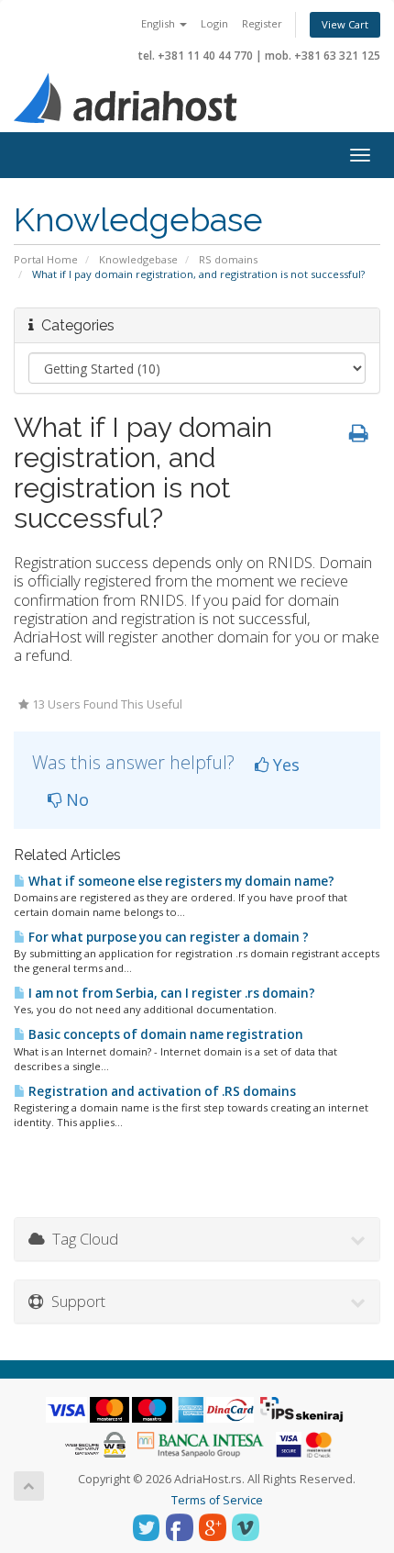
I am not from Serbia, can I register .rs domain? (170, 993)
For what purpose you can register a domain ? (167, 937)
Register (262, 23)
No (75, 799)
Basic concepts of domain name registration (164, 1034)
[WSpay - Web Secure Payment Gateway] (95, 1443)
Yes (284, 765)
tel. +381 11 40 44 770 (195, 55)
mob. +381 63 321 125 (322, 55)
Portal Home (46, 259)
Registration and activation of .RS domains (161, 1091)
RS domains (228, 259)
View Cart (345, 24)
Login (214, 23)
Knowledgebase (138, 259)
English (159, 23)
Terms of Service (217, 1500)
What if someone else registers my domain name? (180, 881)
